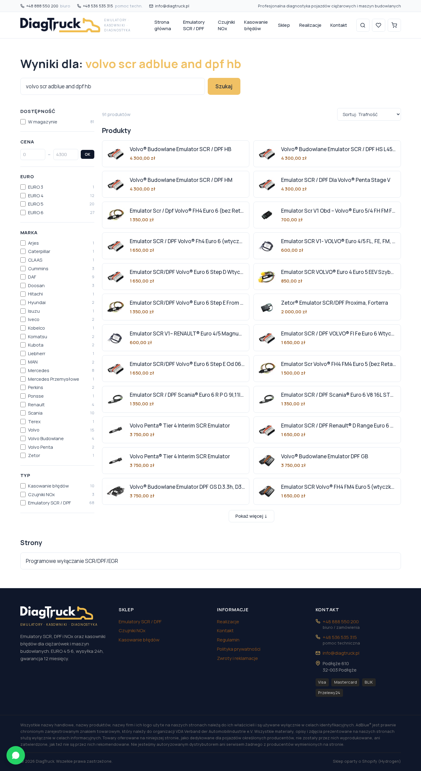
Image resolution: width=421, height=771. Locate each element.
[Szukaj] (363, 25)
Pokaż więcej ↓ (251, 516)
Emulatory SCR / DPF (194, 25)
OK (87, 154)
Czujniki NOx (226, 25)
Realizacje (310, 25)
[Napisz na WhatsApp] (15, 755)
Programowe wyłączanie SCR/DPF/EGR (72, 560)
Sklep (284, 25)
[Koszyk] (394, 25)
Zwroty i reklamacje (237, 658)
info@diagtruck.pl (172, 6)
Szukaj (223, 86)
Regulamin (228, 639)
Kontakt (338, 25)
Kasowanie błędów (256, 25)
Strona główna (162, 25)
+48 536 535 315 (112, 6)
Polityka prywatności (238, 649)
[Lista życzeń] (378, 25)
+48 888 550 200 (48, 6)
